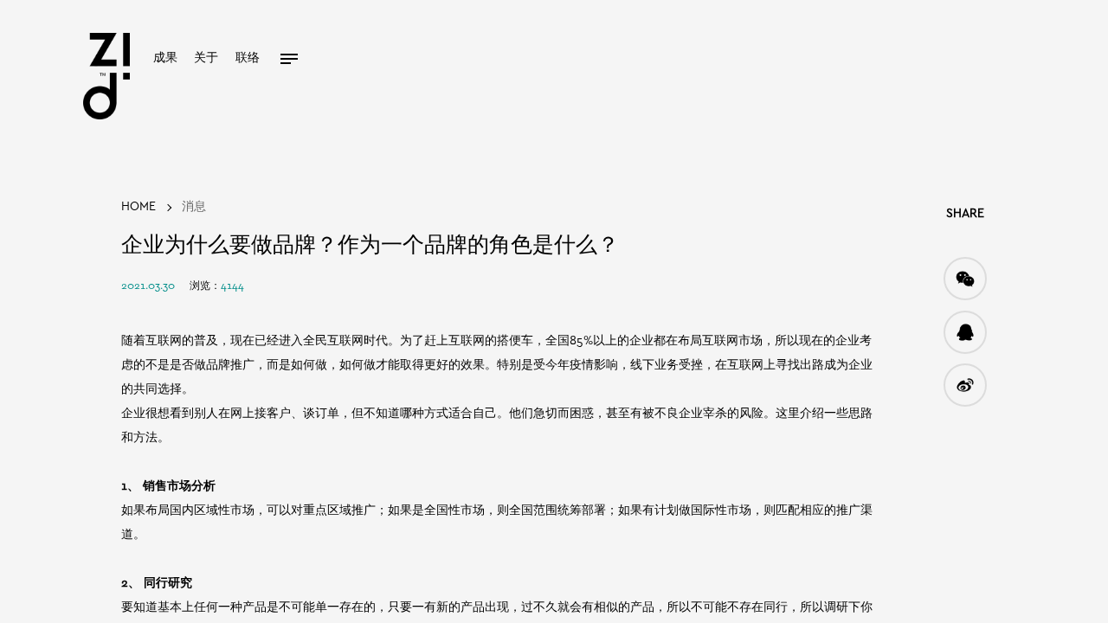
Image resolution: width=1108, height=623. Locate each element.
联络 (247, 58)
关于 (206, 58)
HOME (138, 207)
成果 (165, 58)
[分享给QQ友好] (965, 332)
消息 (194, 207)
